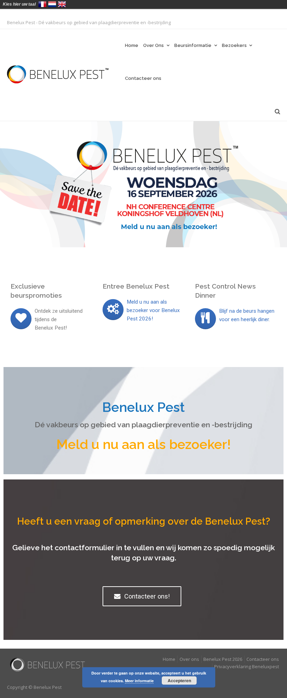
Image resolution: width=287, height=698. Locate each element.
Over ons (189, 659)
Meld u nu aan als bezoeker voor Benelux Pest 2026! (153, 310)
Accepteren (179, 680)
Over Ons (153, 45)
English (62, 4)
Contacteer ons (143, 78)
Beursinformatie (192, 45)
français (42, 4)
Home (131, 45)
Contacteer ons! (147, 596)
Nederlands (52, 4)
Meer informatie (139, 680)
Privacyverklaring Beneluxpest (246, 666)
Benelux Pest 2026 (222, 659)
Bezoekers (234, 45)
